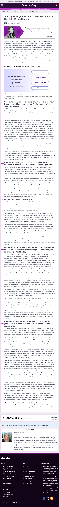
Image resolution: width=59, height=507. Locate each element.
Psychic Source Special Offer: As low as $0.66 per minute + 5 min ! (30, 9)
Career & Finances (40, 77)
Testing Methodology (30, 471)
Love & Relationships (40, 72)
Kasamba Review (7, 478)
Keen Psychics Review (9, 476)
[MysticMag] (29, 5)
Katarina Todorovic (19, 432)
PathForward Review (8, 473)
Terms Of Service (29, 476)
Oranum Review (7, 481)
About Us (27, 466)
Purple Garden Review (9, 471)
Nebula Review (7, 483)
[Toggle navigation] (2, 5)
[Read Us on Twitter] (47, 498)
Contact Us (27, 469)
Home (2, 11)
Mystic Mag (27, 57)
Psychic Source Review (9, 469)
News (26, 485)
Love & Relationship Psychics (8, 495)
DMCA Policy (28, 478)
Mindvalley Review (8, 466)
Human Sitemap (29, 483)
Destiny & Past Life (40, 82)
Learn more (51, 1)
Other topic (40, 88)
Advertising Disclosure (30, 481)
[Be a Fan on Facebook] (44, 498)
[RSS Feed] (51, 498)
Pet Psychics (6, 492)
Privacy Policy (28, 473)
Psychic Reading (7, 11)
